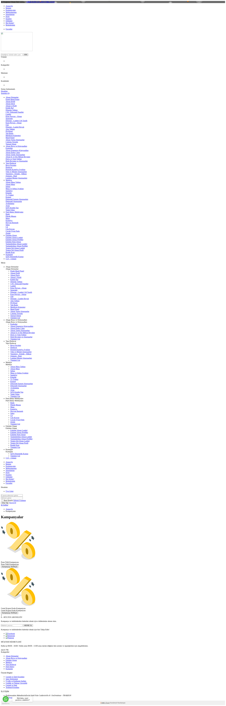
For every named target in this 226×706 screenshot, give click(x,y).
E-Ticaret (107, 703)
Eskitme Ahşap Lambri (14, 238)
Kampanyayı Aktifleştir (9, 567)
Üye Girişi (9, 491)
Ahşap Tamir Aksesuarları (15, 155)
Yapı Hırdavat (11, 163)
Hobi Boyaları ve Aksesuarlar (17, 161)
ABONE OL (28, 625)
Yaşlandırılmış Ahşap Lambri (16, 244)
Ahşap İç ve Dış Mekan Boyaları (18, 157)
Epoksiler (9, 148)
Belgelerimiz (10, 25)
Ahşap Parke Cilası (13, 153)
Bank (8, 214)
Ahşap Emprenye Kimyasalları (17, 150)
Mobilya (9, 180)
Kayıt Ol (13, 503)
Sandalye (9, 191)
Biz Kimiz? (10, 23)
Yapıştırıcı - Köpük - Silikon (16, 174)
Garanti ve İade (11, 685)
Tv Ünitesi (10, 195)
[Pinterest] (10, 638)
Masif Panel (10, 138)
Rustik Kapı (10, 252)
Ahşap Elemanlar (12, 97)
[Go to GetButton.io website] (5, 703)
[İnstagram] (10, 636)
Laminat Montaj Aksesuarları (16, 178)
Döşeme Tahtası (12, 110)
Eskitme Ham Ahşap (13, 242)
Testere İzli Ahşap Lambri (15, 248)
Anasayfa (9, 6)
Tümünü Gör (15, 318)
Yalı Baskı (9, 133)
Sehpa (8, 187)
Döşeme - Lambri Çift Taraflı (16, 121)
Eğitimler (9, 21)
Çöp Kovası (10, 229)
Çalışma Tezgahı (12, 142)
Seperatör (9, 119)
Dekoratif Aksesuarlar (14, 201)
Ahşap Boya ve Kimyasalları (16, 146)
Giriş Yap (5, 503)
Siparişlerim (10, 14)
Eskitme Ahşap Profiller (14, 240)
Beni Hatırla (8, 500)
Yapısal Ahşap (11, 144)
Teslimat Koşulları (12, 687)
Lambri (8, 114)
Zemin (8, 233)
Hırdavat (9, 167)
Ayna (8, 206)
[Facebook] (10, 634)
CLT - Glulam (11, 259)
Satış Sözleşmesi (12, 679)
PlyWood (9, 131)
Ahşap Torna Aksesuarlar (15, 140)
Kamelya (9, 221)
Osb (7, 125)
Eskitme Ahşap (11, 235)
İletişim (8, 8)
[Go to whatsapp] (6, 699)
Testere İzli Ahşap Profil (15, 250)
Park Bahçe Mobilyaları (14, 212)
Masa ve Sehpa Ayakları (15, 189)
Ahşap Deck (10, 104)
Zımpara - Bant (11, 176)
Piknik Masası (11, 216)
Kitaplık (9, 193)
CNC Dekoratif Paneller (15, 112)
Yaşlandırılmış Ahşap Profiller (17, 246)
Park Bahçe (10, 667)
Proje (8, 17)
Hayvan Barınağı (12, 223)
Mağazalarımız (11, 12)
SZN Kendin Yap (12, 208)
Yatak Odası (10, 210)
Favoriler (9, 29)
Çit (7, 227)
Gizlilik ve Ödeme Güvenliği (16, 683)
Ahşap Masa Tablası (13, 182)
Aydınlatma (10, 204)
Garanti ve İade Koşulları (15, 677)
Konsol (8, 197)
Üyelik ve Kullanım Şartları (16, 681)
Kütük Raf (10, 108)
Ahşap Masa (10, 184)
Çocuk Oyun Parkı (13, 231)
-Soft (102, 703)
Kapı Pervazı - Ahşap (14, 123)
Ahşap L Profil (11, 106)
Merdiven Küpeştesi (13, 136)
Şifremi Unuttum (19, 500)
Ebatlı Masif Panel (12, 99)
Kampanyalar (11, 10)
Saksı (8, 225)
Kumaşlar (9, 255)
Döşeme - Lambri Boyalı (15, 127)
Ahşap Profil (10, 102)
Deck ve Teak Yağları (14, 159)
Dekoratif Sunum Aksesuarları (17, 199)
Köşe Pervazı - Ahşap (14, 116)
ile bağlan (4, 505)
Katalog (9, 19)
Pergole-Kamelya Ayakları (15, 170)
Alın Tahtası (10, 129)
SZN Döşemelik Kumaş (15, 257)
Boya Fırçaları (11, 165)
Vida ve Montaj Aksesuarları (16, 172)
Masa (8, 218)
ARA (25, 55)
